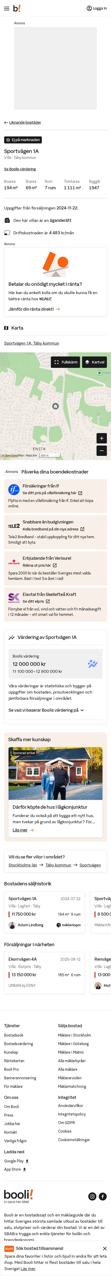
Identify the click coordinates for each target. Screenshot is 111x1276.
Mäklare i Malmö (71, 1052)
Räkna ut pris (47, 565)
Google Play (13, 1161)
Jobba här (12, 1123)
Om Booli (11, 1106)
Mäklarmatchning (72, 1086)
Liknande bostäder (25, 122)
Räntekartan (14, 1061)
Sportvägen (90, 864)
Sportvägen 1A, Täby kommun (31, 343)
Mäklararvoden (70, 1078)
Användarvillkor (70, 1105)
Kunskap (11, 1052)
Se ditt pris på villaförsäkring (52, 492)
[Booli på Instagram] (92, 1196)
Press (8, 1115)
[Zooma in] (102, 438)
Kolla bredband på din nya (53, 529)
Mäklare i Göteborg (73, 1043)
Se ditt (49, 601)
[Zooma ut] (102, 451)
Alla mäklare (67, 1069)
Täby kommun (58, 864)
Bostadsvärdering (18, 1043)
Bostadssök (13, 1035)
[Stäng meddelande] (105, 1248)
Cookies (65, 1131)
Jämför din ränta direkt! (31, 309)
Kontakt (10, 1132)
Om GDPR (66, 1122)
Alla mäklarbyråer (72, 1061)
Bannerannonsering (20, 1078)
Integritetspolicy (72, 1114)
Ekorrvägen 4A (23, 959)
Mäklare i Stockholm (74, 1035)
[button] (55, 406)
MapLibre (31, 455)
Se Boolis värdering (20, 169)
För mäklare (13, 1086)
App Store (12, 1169)
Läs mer (28, 1268)
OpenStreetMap (14, 455)
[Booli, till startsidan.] (17, 8)
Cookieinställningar (74, 1140)
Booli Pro (11, 1069)
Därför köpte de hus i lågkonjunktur (50, 807)
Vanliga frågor (15, 1141)
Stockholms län (23, 864)
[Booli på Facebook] (103, 1196)
